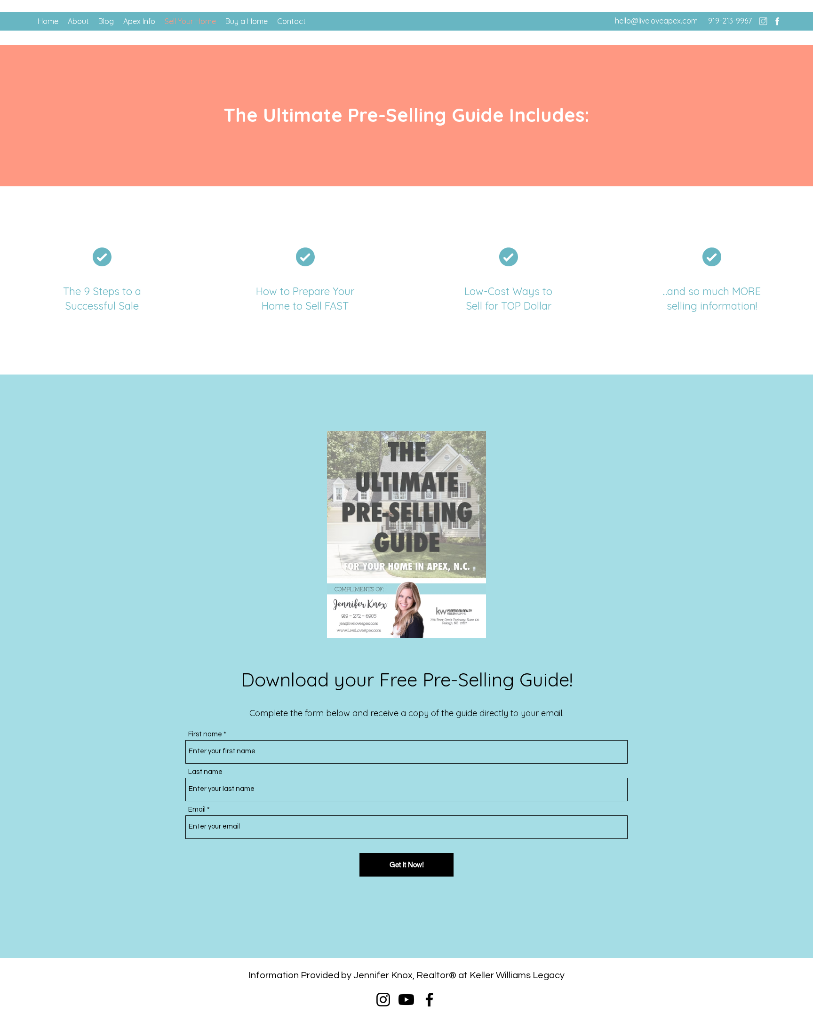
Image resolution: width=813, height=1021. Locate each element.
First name (205, 734)
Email (197, 809)
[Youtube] (406, 999)
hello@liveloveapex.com (656, 20)
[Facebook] (777, 21)
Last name (205, 771)
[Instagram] (763, 21)
